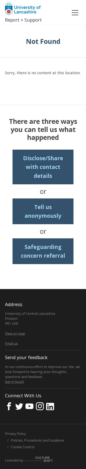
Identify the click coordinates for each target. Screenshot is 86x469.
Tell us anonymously (43, 211)
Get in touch (14, 381)
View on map (15, 333)
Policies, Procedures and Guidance (37, 440)
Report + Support (23, 20)
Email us (11, 343)
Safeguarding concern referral (43, 251)
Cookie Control (22, 447)
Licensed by (14, 460)
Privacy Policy (15, 433)
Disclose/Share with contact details (43, 167)
